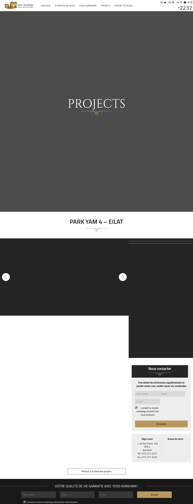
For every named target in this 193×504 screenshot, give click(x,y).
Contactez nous (123, 5)
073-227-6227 (149, 453)
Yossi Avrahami (87, 5)
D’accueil (46, 5)
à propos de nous (65, 5)
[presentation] (6, 277)
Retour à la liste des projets (96, 471)
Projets (105, 5)
